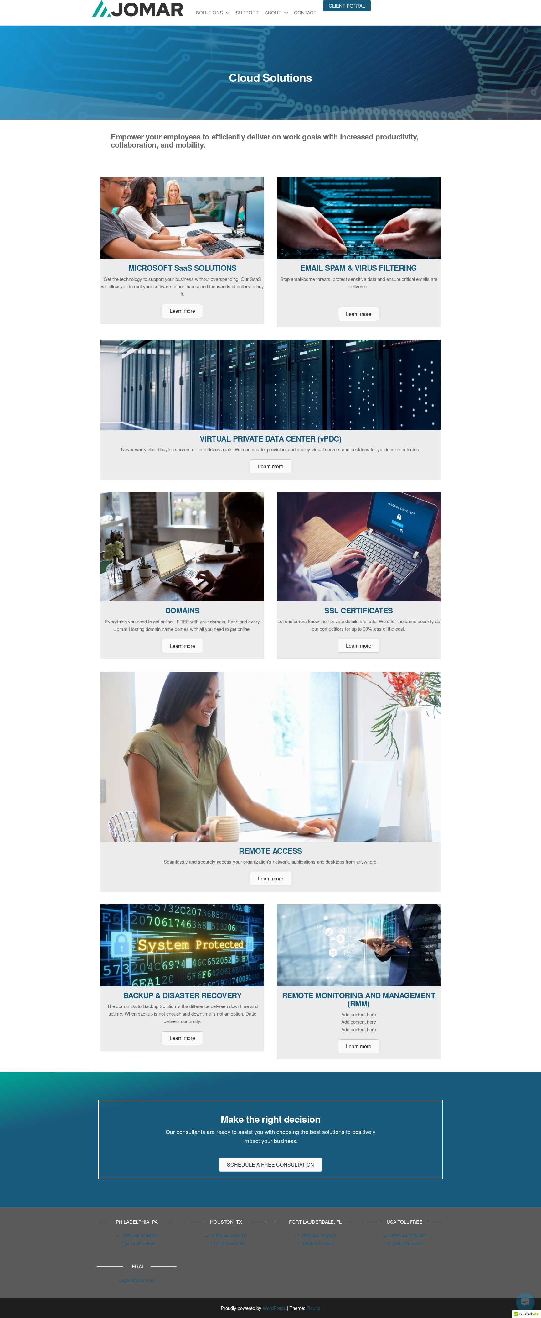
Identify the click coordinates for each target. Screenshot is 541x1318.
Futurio (313, 1308)
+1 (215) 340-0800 (137, 1243)
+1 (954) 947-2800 (315, 1243)
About (273, 12)
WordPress (274, 1308)
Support (247, 12)
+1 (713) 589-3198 (226, 1243)
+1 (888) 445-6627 (404, 1243)
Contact (305, 12)
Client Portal (347, 5)
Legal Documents (137, 1280)
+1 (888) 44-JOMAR (137, 1235)
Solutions (209, 12)
